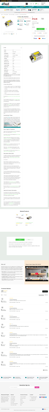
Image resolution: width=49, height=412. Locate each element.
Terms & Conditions (23, 396)
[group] (5, 291)
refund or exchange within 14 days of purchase (11, 194)
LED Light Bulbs (22, 6)
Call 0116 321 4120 (33, 399)
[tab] (41, 295)
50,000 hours (9, 148)
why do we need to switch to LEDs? (14, 157)
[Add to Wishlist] (46, 29)
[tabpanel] (36, 56)
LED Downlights (30, 6)
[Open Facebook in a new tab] (40, 397)
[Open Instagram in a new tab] (42, 397)
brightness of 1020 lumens (7, 138)
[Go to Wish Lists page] (33, 3)
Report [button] (17, 302)
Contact (21, 403)
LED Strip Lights (6, 6)
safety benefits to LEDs (12, 181)
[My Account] (31, 3)
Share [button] (19, 302)
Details (5, 47)
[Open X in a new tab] (46, 397)
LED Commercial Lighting (40, 6)
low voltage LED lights (17, 99)
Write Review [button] (45, 291)
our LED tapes (14, 132)
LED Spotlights (13, 398)
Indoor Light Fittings (19, 7)
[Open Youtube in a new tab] (44, 397)
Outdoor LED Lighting (29, 7)
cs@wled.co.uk (33, 400)
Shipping (20, 239)
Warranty (21, 400)
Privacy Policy (22, 402)
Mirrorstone (9, 104)
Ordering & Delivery (23, 398)
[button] (21, 18)
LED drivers (13, 151)
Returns (29, 239)
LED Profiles (12, 402)
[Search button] (27, 4)
